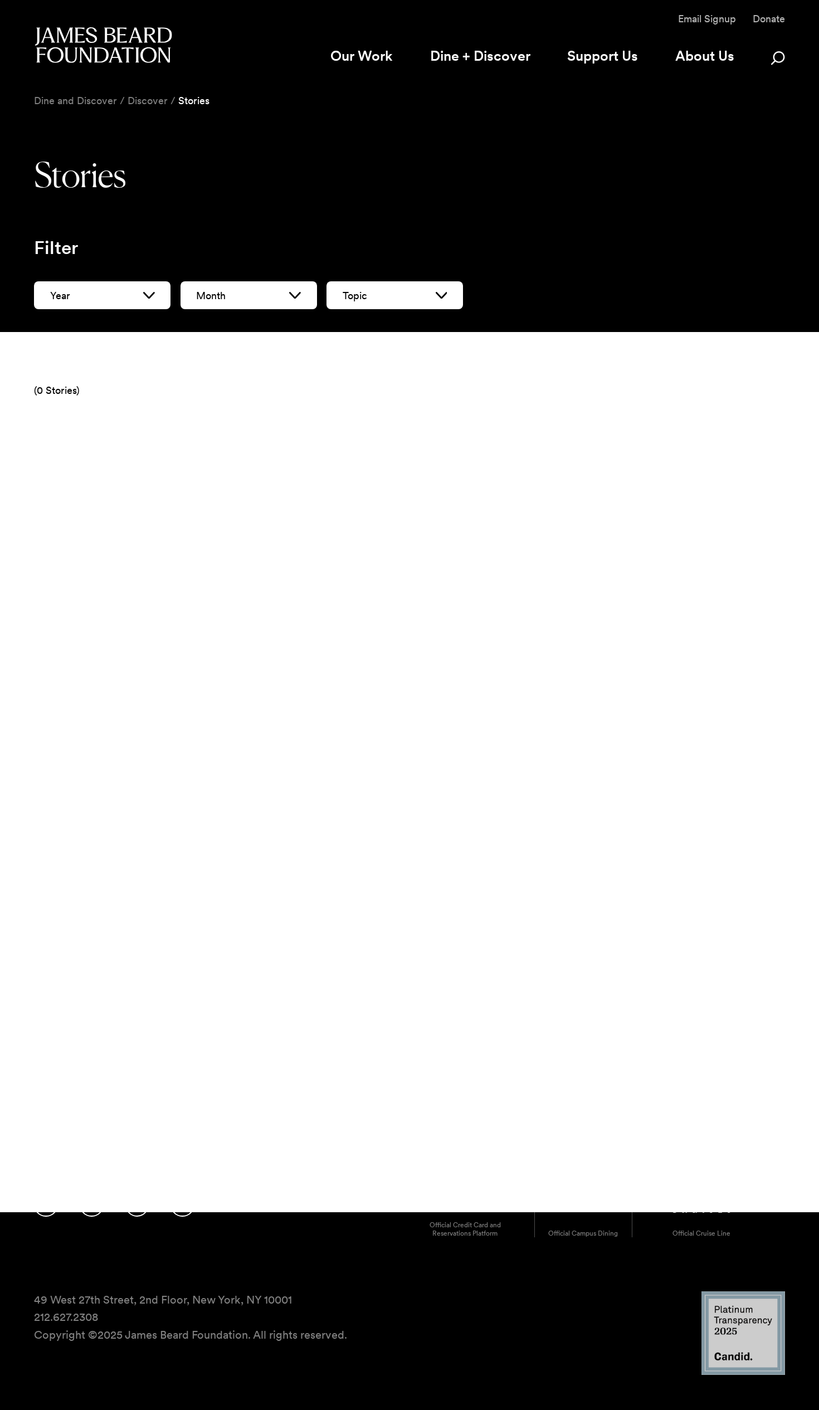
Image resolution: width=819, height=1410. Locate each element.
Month (211, 295)
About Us (704, 56)
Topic (355, 295)
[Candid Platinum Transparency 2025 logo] (743, 1372)
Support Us (602, 56)
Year (60, 295)
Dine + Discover (480, 56)
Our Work (361, 56)
